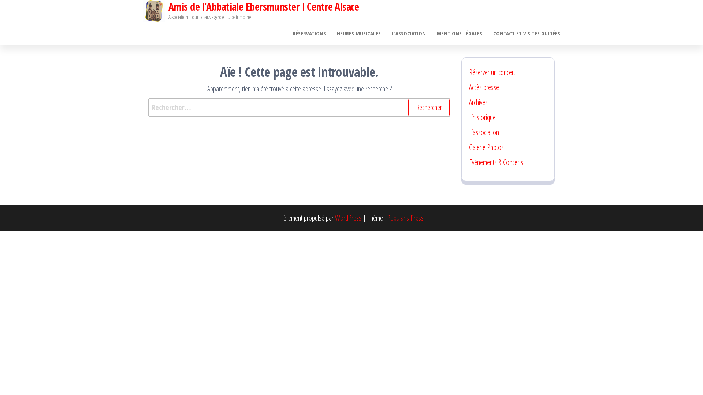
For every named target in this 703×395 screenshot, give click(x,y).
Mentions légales (459, 33)
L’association (409, 33)
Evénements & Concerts (496, 162)
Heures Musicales (359, 33)
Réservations (309, 33)
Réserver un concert (492, 72)
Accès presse (484, 87)
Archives (478, 102)
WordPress (348, 218)
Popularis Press (405, 218)
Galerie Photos (486, 147)
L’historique (482, 117)
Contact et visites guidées (526, 33)
